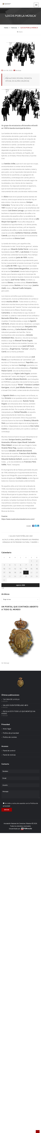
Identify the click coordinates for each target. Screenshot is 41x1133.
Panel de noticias (9, 755)
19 (15, 572)
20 (20, 572)
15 (31, 569)
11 (9, 569)
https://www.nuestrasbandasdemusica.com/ (18, 519)
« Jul (2, 588)
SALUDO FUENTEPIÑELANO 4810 (15, 705)
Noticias (18, 70)
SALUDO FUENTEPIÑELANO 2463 (21, 536)
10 (4, 569)
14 (26, 569)
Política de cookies (10, 737)
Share (21, 32)
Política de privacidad (11, 733)
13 (20, 569)
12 (15, 569)
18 (9, 572)
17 (4, 572)
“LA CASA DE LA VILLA (11, 699)
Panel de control (9, 751)
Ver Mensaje (5, 663)
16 (37, 569)
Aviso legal (7, 729)
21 (26, 572)
